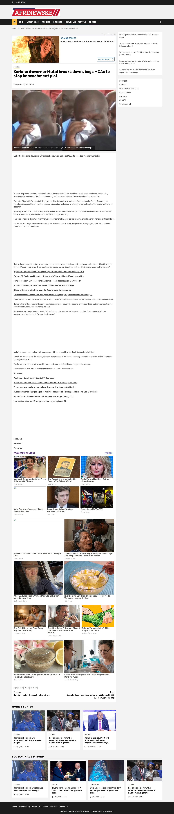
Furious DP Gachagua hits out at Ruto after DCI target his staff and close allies (49, 276)
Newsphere (97, 811)
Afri (32, 85)
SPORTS (92, 22)
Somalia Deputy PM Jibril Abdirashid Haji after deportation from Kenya (97, 740)
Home (20, 22)
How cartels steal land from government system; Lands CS (40, 401)
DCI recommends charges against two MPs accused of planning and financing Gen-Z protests (56, 392)
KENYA (20, 688)
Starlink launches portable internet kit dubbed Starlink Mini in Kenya (44, 285)
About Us (53, 807)
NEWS (27, 688)
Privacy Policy (24, 807)
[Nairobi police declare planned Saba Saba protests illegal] (28, 720)
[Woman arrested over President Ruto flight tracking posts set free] (106, 770)
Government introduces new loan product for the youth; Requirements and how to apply (53, 295)
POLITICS (46, 22)
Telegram (18, 448)
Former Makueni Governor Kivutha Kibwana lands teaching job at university (47, 281)
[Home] (14, 22)
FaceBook (18, 443)
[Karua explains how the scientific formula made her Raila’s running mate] (63, 720)
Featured (122, 85)
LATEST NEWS (33, 22)
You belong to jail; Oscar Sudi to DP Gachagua (34, 378)
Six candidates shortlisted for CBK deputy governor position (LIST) (43, 396)
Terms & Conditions (40, 807)
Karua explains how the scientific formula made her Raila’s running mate (63, 740)
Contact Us (63, 807)
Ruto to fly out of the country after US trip (32, 693)
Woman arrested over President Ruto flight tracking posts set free (105, 790)
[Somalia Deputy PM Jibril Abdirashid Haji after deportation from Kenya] (99, 720)
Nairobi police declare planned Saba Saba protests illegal (27, 740)
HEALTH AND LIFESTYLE (75, 22)
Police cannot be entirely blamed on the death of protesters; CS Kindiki (45, 382)
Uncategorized (125, 104)
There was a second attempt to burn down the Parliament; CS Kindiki (44, 387)
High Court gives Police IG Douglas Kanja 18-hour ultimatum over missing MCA (49, 272)
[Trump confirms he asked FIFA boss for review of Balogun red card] (68, 770)
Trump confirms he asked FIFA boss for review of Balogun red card (67, 790)
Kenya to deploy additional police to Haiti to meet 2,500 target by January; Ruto (90, 695)
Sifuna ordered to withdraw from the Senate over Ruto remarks (42, 290)
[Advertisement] (64, 175)
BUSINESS (57, 22)
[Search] (160, 22)
